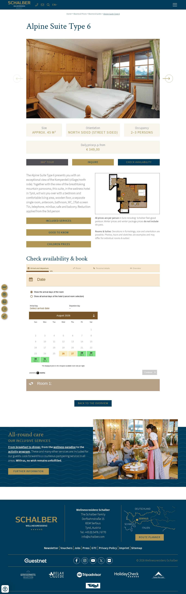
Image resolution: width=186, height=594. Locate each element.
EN (54, 4)
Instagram (85, 560)
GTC (94, 548)
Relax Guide (56, 575)
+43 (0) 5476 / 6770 (95, 532)
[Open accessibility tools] (5, 589)
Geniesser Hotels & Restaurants (28, 575)
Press (86, 548)
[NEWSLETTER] (4, 316)
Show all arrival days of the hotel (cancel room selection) (59, 296)
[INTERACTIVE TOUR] (4, 287)
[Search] (48, 5)
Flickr (109, 560)
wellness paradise (64, 447)
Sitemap (136, 548)
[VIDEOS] (4, 309)
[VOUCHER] (4, 294)
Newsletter (51, 548)
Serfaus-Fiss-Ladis (158, 574)
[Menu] (175, 5)
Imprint (124, 548)
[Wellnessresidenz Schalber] (19, 4)
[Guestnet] (36, 560)
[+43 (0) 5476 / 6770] (36, 5)
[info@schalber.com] (42, 5)
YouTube (93, 560)
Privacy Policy (108, 548)
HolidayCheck (126, 574)
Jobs (77, 548)
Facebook (76, 560)
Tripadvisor (89, 574)
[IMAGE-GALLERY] (4, 302)
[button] (17, 78)
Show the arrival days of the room (49, 292)
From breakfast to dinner (24, 447)
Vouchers (66, 548)
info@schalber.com (93, 537)
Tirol (93, 585)
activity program (19, 451)
